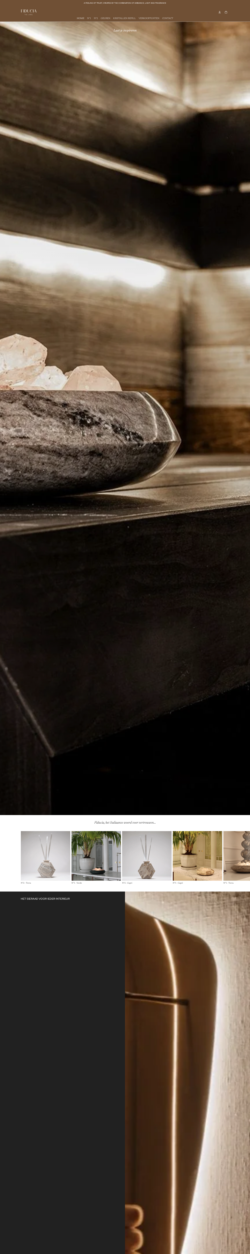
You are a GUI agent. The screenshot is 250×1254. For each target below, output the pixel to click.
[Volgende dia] (226, 858)
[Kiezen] (65, 876)
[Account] (219, 12)
